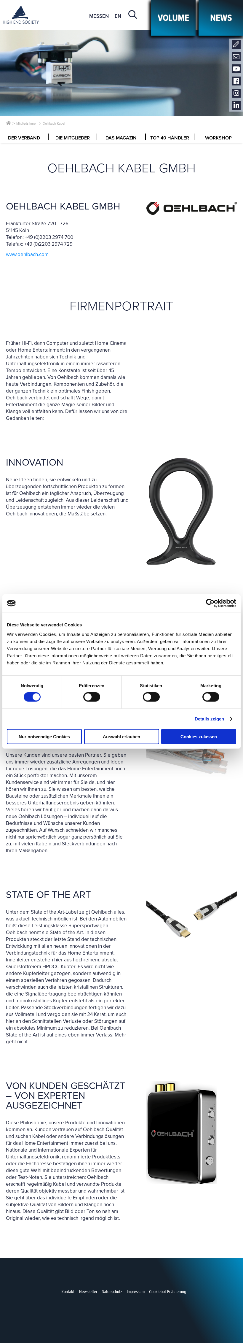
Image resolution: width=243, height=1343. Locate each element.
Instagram (236, 93)
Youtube (236, 69)
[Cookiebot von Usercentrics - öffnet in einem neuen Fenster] (210, 603)
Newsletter (236, 57)
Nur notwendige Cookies (44, 736)
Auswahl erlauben (121, 736)
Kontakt (236, 45)
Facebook (236, 81)
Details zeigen (209, 718)
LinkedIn (236, 105)
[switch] (91, 697)
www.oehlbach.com (27, 254)
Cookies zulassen (198, 736)
